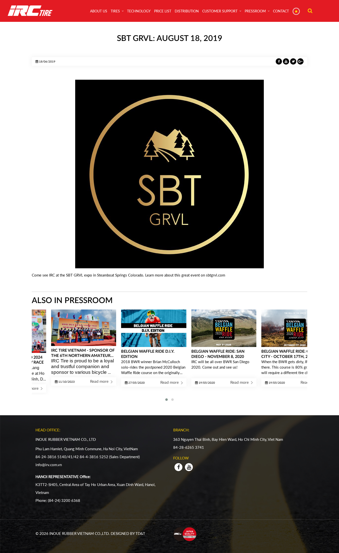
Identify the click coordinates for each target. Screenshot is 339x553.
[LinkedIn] (286, 61)
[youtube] (189, 467)
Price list (162, 11)
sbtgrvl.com (215, 275)
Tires (115, 11)
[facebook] (178, 467)
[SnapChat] (293, 61)
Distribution (187, 11)
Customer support (219, 11)
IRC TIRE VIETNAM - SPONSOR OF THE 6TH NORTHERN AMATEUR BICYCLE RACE (64, 353)
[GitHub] (300, 61)
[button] (167, 399)
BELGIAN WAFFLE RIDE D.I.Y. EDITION (129, 354)
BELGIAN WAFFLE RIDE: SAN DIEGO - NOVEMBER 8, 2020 (199, 354)
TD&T (141, 533)
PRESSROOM (255, 11)
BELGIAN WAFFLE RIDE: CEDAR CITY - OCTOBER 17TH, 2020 (272, 354)
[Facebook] (279, 61)
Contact (281, 11)
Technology (139, 11)
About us (98, 11)
